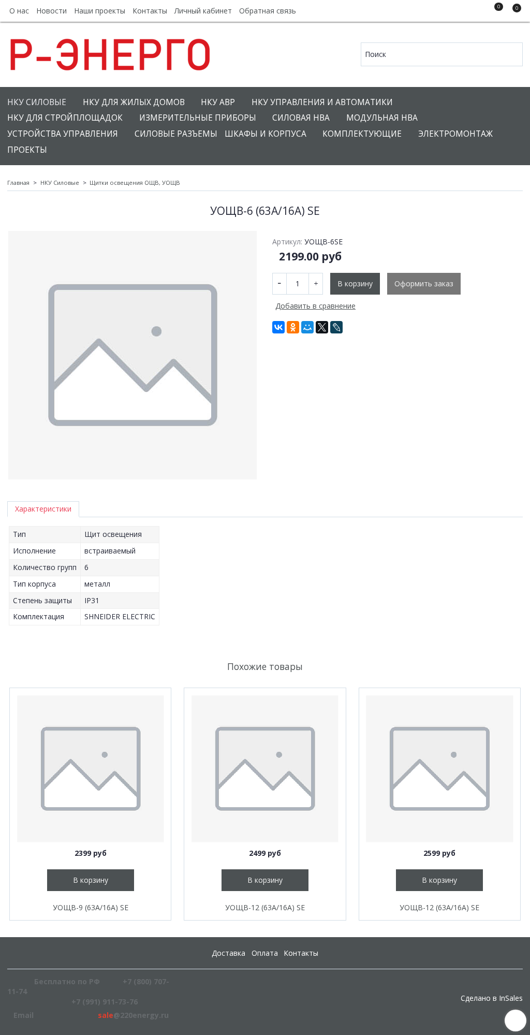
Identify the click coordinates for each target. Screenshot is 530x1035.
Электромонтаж (455, 133)
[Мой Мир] (307, 327)
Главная (18, 182)
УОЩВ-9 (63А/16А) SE (90, 907)
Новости (51, 11)
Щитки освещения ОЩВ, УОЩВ (135, 182)
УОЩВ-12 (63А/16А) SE (265, 907)
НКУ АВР (218, 102)
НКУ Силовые (36, 102)
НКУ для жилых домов (134, 102)
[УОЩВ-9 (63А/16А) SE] (90, 768)
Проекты (27, 149)
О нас (19, 11)
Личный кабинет (203, 11)
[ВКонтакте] (278, 327)
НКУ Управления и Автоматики (322, 102)
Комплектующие (362, 133)
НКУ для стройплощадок (65, 117)
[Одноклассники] (293, 327)
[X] (322, 327)
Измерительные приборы (197, 117)
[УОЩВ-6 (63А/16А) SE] (132, 355)
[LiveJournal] (336, 327)
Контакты (149, 11)
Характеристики (43, 509)
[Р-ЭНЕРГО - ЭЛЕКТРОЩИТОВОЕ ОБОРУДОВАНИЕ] (110, 52)
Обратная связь (267, 11)
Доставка (228, 953)
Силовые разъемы (176, 133)
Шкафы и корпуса (265, 133)
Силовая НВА (301, 117)
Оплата (265, 953)
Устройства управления (62, 133)
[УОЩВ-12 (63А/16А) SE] (265, 768)
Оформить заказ (423, 283)
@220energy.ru (133, 1015)
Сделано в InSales (492, 998)
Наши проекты (99, 11)
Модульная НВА (382, 117)
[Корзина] (512, 12)
